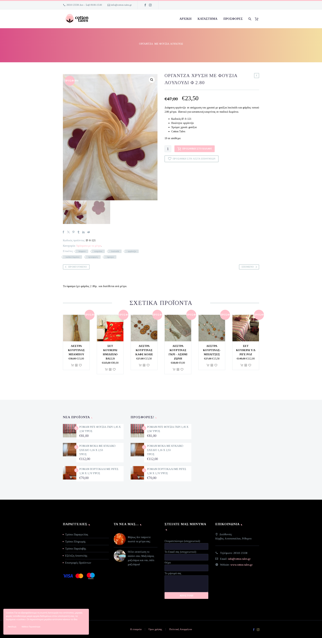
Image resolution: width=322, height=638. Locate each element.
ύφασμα (110, 257)
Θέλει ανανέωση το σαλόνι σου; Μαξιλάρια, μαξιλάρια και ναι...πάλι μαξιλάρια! (141, 558)
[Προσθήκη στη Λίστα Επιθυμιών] (80, 365)
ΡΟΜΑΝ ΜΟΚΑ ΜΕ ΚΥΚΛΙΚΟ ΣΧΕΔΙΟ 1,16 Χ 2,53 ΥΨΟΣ (97, 450)
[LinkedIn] (83, 232)
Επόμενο (248, 267)
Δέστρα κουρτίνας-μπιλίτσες (212, 350)
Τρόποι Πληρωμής (75, 541)
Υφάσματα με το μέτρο (88, 245)
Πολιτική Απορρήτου (180, 629)
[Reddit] (88, 232)
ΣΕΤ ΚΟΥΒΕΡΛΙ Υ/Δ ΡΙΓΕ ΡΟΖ (245, 350)
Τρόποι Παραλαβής (75, 548)
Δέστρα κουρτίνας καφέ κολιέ (144, 350)
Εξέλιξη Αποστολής (76, 555)
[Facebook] (145, 5)
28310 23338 (240, 553)
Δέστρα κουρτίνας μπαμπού (76, 350)
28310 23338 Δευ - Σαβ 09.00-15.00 (84, 5)
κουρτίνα (98, 251)
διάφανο (82, 251)
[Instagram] (150, 5)
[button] (152, 80)
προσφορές (233, 18)
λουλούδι (115, 251)
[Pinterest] (73, 232)
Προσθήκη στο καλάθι (197, 148)
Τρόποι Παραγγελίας (76, 534)
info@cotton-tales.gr (121, 5)
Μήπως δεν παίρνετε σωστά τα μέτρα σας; (139, 539)
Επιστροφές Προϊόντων (78, 562)
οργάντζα (132, 251)
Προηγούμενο (77, 267)
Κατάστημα (207, 18)
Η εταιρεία (136, 629)
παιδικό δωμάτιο (72, 257)
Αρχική (185, 18)
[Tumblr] (78, 232)
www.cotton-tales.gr (241, 564)
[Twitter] (68, 232)
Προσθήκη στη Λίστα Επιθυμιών (194, 158)
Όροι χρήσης (155, 629)
